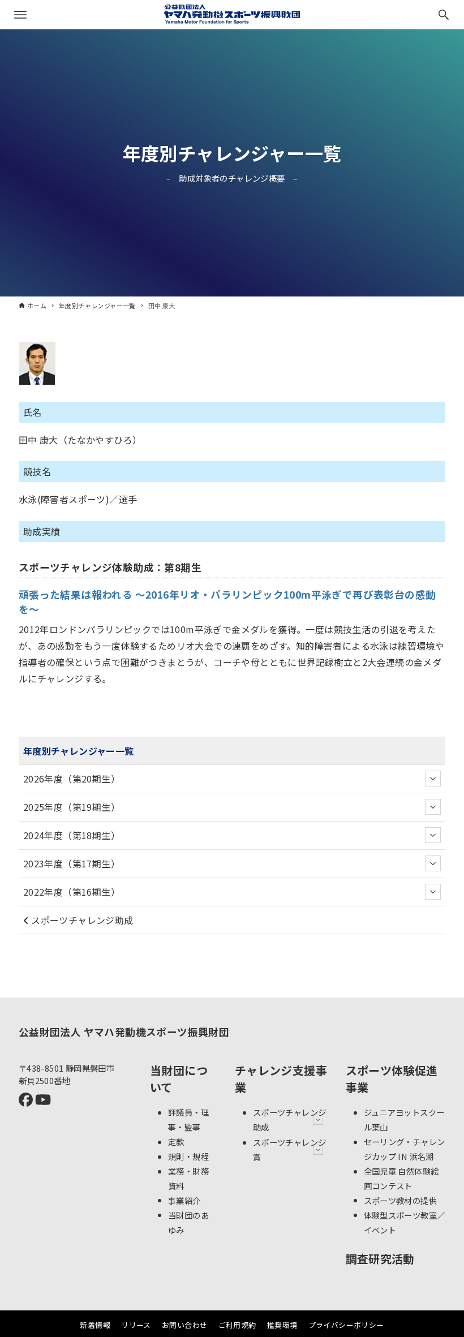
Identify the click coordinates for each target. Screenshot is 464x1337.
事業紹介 (184, 1200)
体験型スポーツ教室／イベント (404, 1222)
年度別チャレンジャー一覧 (232, 153)
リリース (136, 1324)
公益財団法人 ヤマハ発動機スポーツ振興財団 (124, 1032)
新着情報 (95, 1324)
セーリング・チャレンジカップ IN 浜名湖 (404, 1149)
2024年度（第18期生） (71, 835)
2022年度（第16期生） (71, 892)
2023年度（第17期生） (71, 863)
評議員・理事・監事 (188, 1119)
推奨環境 (282, 1324)
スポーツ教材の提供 (400, 1200)
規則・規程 (188, 1156)
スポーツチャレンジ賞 (289, 1149)
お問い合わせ (184, 1324)
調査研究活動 (380, 1258)
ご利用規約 (237, 1324)
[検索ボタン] (443, 14)
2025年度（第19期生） (71, 807)
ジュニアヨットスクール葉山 (404, 1119)
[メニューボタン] (20, 14)
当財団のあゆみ (188, 1222)
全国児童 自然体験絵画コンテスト (401, 1178)
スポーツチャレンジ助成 (81, 920)
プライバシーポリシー (346, 1324)
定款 (176, 1141)
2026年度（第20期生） (71, 778)
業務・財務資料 (188, 1178)
